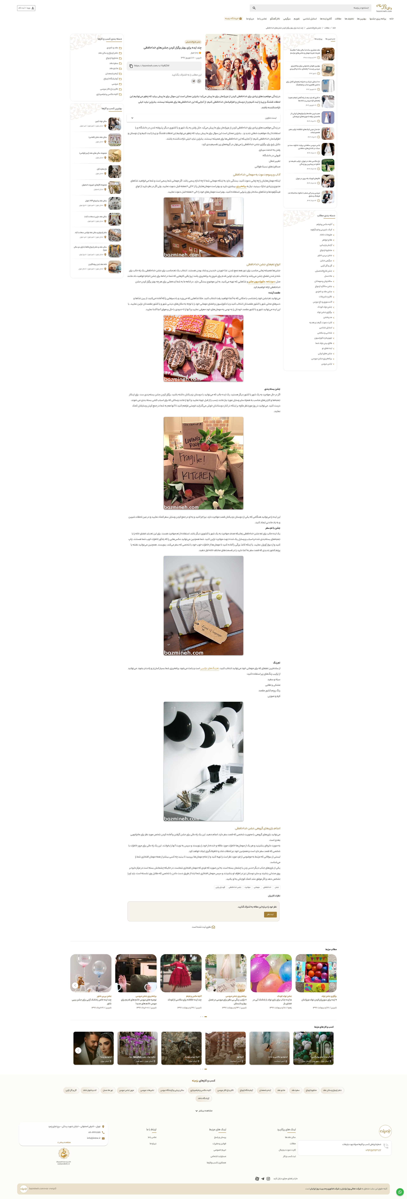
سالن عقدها (290, 1137)
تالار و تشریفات (325, 297)
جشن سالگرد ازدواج (323, 286)
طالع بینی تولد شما (323, 343)
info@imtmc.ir (94, 1138)
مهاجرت (247, 887)
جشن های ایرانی (325, 354)
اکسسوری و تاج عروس (322, 302)
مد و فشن (327, 317)
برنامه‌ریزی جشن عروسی (321, 359)
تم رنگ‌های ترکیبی (209, 669)
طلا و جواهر (327, 240)
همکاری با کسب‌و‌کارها (216, 1163)
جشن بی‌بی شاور (325, 255)
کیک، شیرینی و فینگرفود (321, 230)
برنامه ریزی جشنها (378, 19)
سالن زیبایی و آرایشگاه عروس (172, 1090)
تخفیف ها (349, 19)
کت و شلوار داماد (90, 1090)
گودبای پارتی (220, 887)
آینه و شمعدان (111, 74)
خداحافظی (267, 887)
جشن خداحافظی (235, 887)
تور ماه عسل (108, 1090)
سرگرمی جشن (326, 261)
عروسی (115, 84)
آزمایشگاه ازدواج (111, 79)
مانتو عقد (113, 68)
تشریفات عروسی (147, 1090)
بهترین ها (361, 19)
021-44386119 (94, 1132)
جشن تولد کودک (324, 307)
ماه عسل (328, 276)
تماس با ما (262, 19)
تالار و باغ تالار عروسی (109, 89)
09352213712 (373, 1150)
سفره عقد (113, 63)
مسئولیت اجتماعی (218, 1156)
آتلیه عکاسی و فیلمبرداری (107, 94)
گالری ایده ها (326, 19)
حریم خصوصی (220, 1150)
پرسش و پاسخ (220, 1137)
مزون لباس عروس (126, 1090)
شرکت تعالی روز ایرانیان (351, 1189)
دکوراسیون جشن (256, 282)
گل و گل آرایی (71, 1090)
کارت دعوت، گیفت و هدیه (320, 323)
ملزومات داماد (326, 235)
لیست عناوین (270, 118)
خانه (392, 19)
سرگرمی (287, 19)
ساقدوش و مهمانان (323, 281)
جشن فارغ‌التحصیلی (313, 28)
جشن (277, 887)
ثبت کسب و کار (289, 1156)
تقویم (297, 19)
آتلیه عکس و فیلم (324, 224)
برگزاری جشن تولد (324, 312)
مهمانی (257, 887)
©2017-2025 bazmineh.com (42, 1189)
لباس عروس (326, 364)
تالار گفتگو (275, 19)
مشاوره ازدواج (326, 250)
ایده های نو (327, 348)
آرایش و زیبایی (326, 245)
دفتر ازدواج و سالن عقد (108, 53)
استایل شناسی (310, 19)
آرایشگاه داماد (203, 1098)
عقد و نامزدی (112, 48)
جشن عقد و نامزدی (324, 292)
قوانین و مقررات (219, 1144)
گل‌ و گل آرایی (326, 266)
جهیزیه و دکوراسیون (323, 338)
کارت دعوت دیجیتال (287, 1150)
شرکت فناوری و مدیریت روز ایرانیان (324, 1189)
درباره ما (250, 19)
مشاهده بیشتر (205, 1111)
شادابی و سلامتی (324, 333)
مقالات (338, 19)
